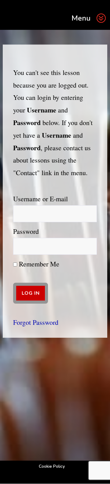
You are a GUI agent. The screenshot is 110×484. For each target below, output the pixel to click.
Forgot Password (35, 322)
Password (26, 231)
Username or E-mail (40, 198)
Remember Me (38, 263)
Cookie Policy (52, 466)
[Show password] (88, 246)
